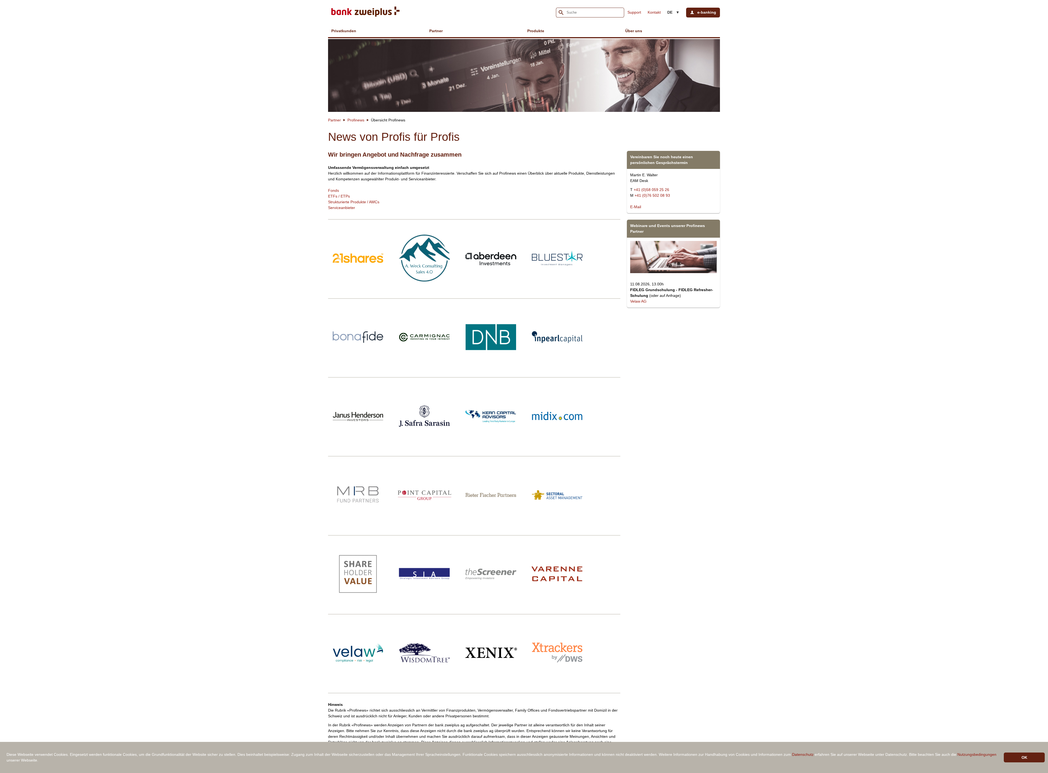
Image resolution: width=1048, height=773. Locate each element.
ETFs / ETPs (339, 196)
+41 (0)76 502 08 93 (652, 195)
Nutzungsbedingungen (976, 754)
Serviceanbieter (341, 207)
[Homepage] (365, 12)
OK (1024, 757)
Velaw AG (638, 301)
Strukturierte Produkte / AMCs (353, 202)
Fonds (333, 190)
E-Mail (635, 207)
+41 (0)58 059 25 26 (651, 189)
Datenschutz (803, 754)
